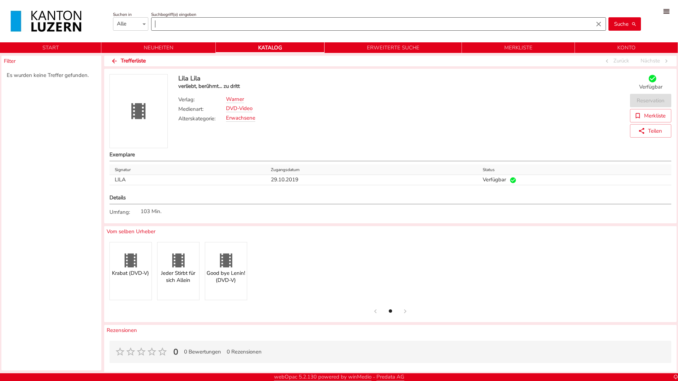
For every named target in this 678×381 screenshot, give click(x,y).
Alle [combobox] (121, 23)
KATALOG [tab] (270, 47)
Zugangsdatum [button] (285, 170)
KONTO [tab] (626, 47)
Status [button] (489, 170)
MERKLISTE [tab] (518, 47)
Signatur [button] (123, 170)
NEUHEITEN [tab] (158, 47)
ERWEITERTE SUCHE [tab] (393, 47)
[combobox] (370, 24)
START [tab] (50, 47)
